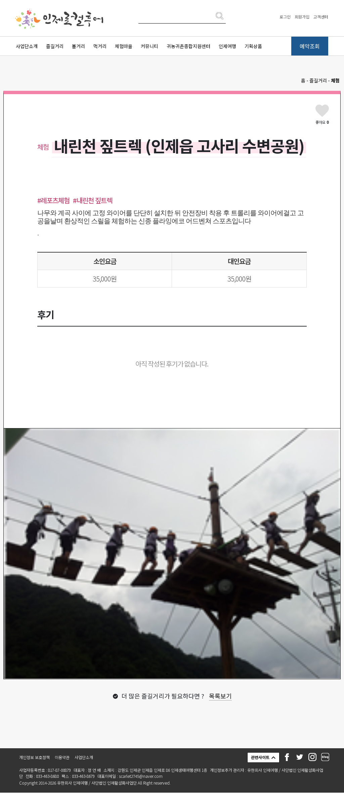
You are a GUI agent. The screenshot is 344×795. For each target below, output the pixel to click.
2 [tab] (177, 676)
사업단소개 (27, 46)
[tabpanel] (172, 554)
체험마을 (123, 46)
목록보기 (220, 698)
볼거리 (78, 46)
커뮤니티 (149, 46)
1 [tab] (167, 676)
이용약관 (62, 759)
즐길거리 (54, 46)
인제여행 (227, 46)
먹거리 (99, 46)
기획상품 (253, 46)
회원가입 (302, 17)
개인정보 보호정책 (34, 759)
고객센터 (320, 17)
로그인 (285, 17)
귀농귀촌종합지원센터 (188, 46)
